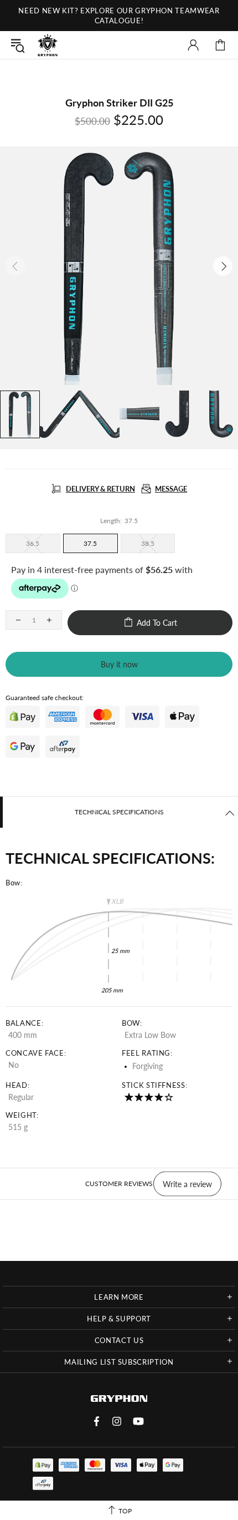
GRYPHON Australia (47, 45)
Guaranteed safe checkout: (45, 697)
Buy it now (119, 664)
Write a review (187, 1183)
